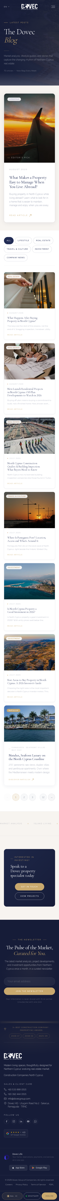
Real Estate (43, 240)
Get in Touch (29, 887)
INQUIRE (49, 1196)
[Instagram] (13, 1121)
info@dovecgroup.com (19, 1098)
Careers (8, 1184)
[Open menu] (52, 6)
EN (5, 7)
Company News (16, 257)
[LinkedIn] (21, 1121)
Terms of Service (38, 1184)
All (9, 240)
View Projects (29, 896)
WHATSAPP (33, 1196)
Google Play (41, 1168)
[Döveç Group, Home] (29, 7)
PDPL (51, 1184)
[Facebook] (6, 1121)
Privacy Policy (22, 1184)
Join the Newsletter (29, 991)
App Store (20, 1168)
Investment (42, 249)
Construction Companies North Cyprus (23, 1075)
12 (43, 797)
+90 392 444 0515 (17, 1094)
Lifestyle (23, 240)
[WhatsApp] (35, 1121)
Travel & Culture (17, 249)
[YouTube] (28, 1121)
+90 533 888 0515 (17, 1089)
